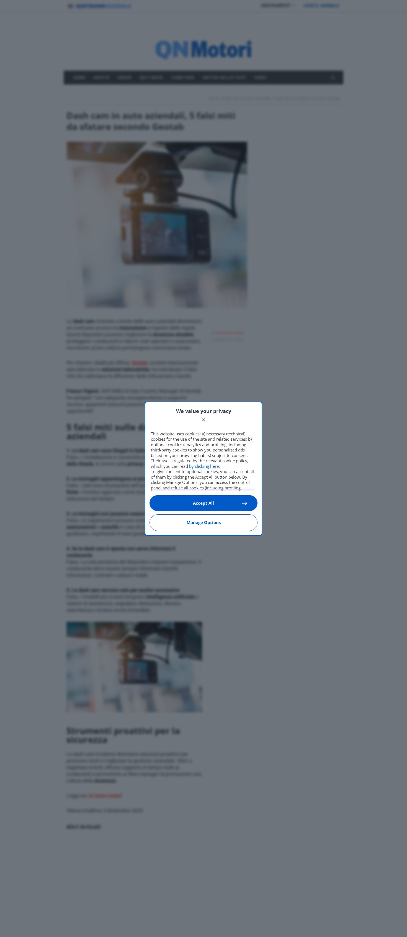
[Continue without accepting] (203, 420)
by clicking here (204, 466)
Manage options (204, 522)
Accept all (203, 503)
